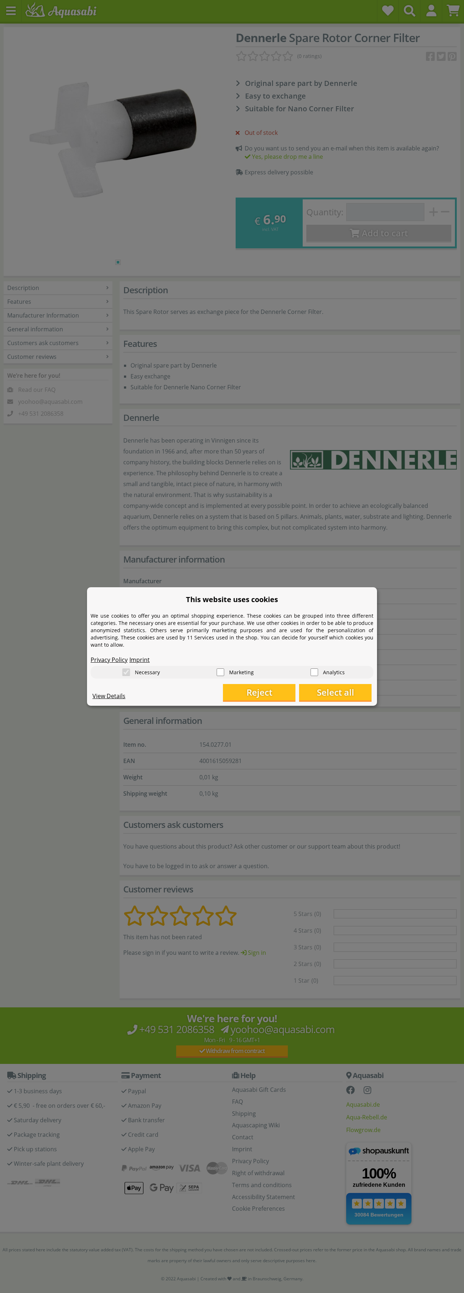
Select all (335, 692)
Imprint (139, 660)
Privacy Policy (109, 660)
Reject (259, 692)
